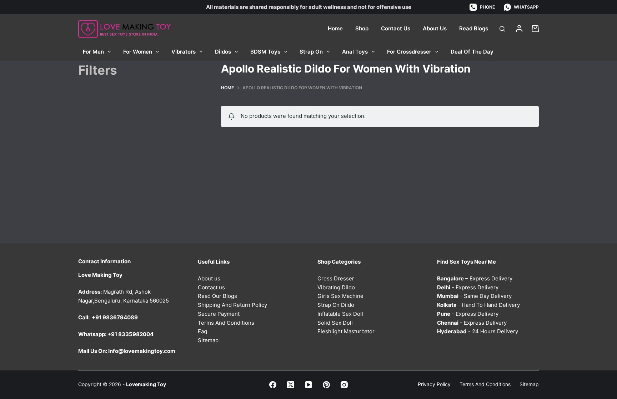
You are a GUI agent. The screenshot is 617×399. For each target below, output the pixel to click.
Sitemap (208, 340)
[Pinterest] (326, 384)
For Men (93, 51)
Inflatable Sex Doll (340, 313)
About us (209, 278)
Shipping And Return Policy (232, 304)
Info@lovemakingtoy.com (141, 351)
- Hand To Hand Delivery (478, 304)
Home (335, 28)
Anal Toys (355, 51)
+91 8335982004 (130, 334)
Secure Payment (219, 313)
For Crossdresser (409, 51)
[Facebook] (272, 384)
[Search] (502, 28)
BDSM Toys (265, 51)
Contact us (211, 287)
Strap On (311, 51)
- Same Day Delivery (474, 296)
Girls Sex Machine (340, 296)
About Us (435, 28)
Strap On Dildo (335, 304)
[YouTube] (308, 384)
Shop (361, 28)
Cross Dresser (335, 278)
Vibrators (183, 51)
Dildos (223, 51)
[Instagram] (344, 384)
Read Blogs (473, 28)
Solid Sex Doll (335, 322)
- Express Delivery (467, 287)
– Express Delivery (474, 278)
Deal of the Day (472, 51)
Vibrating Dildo (336, 287)
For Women (137, 51)
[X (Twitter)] (290, 384)
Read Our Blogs (217, 296)
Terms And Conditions (226, 322)
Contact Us (395, 28)
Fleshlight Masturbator (346, 331)
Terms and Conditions (485, 384)
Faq (202, 331)
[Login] (519, 28)
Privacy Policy (434, 384)
